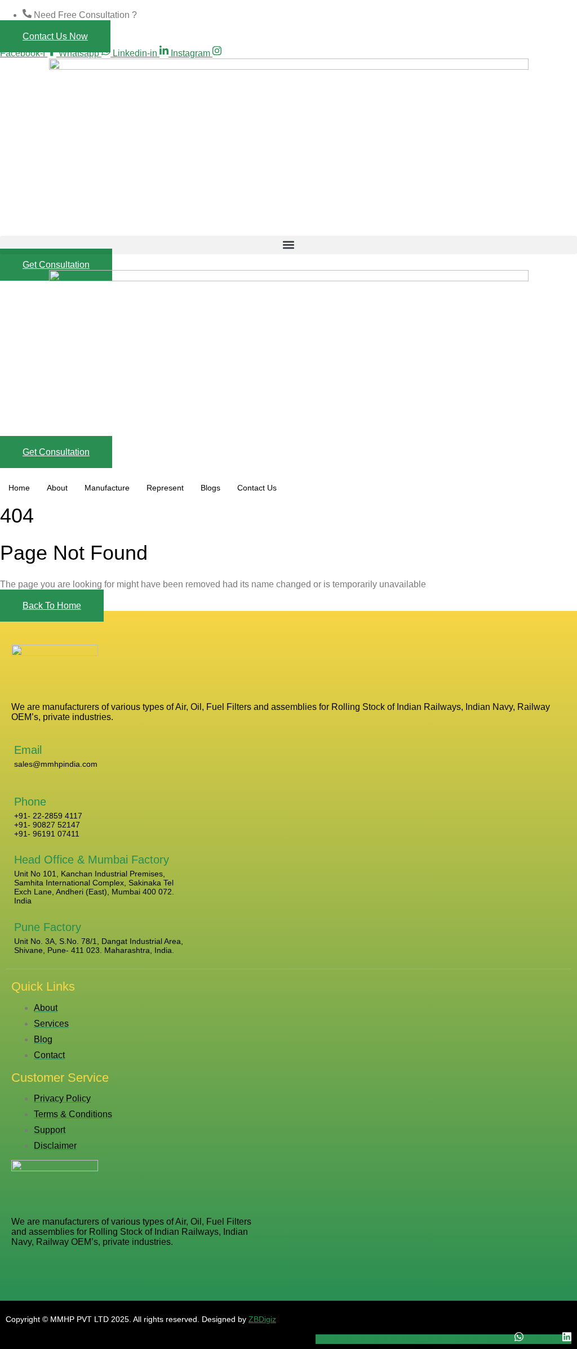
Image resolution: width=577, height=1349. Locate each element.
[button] (288, 245)
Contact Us (257, 487)
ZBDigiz (262, 1319)
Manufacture (107, 487)
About (57, 487)
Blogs (210, 487)
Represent (165, 487)
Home (19, 487)
